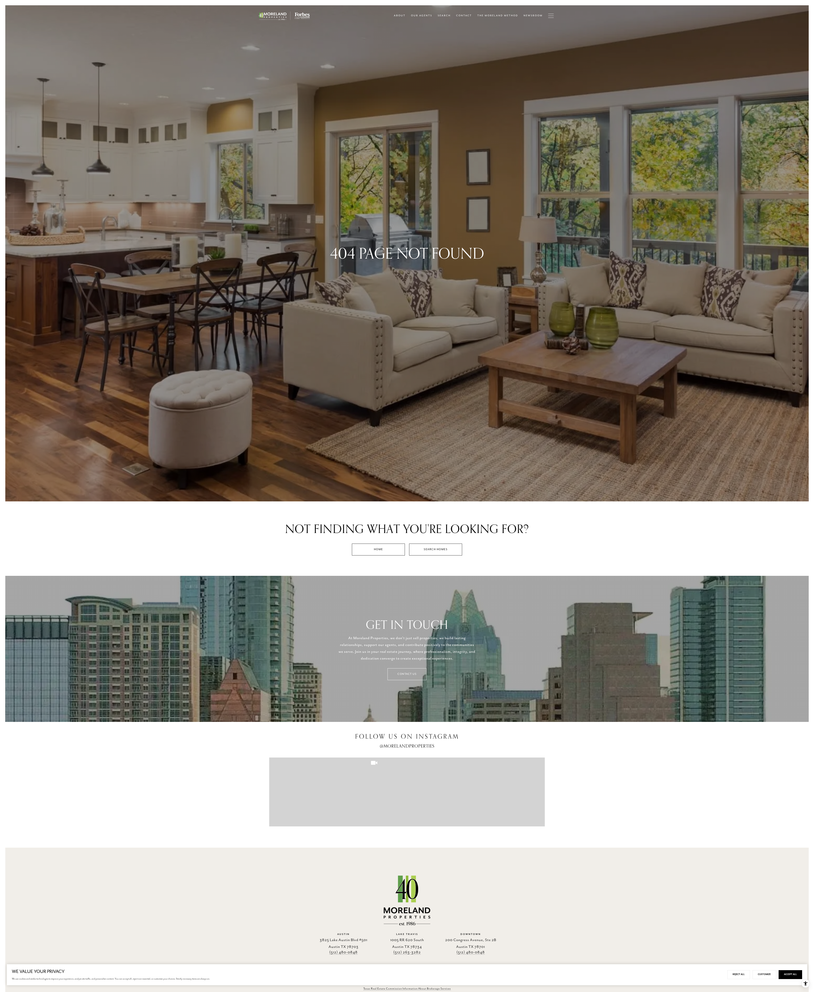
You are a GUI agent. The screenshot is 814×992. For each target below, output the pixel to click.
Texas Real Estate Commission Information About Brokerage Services (407, 988)
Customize (764, 974)
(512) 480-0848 (343, 952)
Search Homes (435, 549)
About (400, 15)
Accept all (790, 974)
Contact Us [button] (407, 674)
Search (444, 15)
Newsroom (533, 15)
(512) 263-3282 (407, 952)
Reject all (739, 974)
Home (378, 549)
